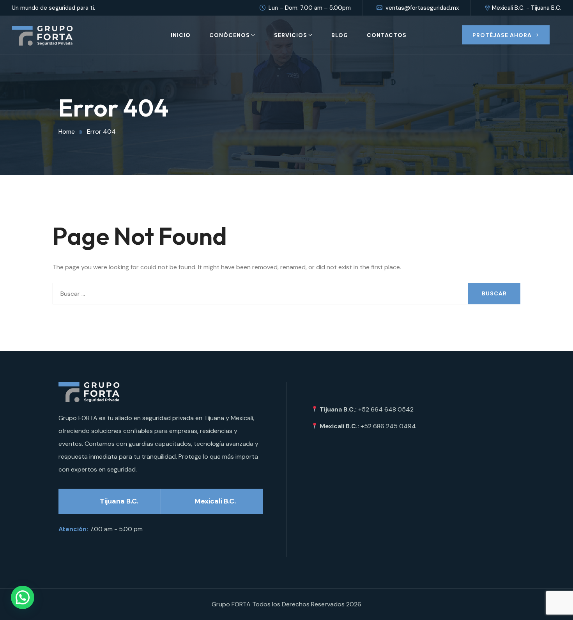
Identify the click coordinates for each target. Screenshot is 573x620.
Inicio (181, 35)
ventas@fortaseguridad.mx (422, 8)
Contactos (387, 35)
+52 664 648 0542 (386, 409)
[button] (22, 597)
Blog (339, 35)
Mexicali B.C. (215, 501)
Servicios (290, 35)
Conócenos (229, 35)
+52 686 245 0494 (388, 426)
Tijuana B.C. (119, 501)
